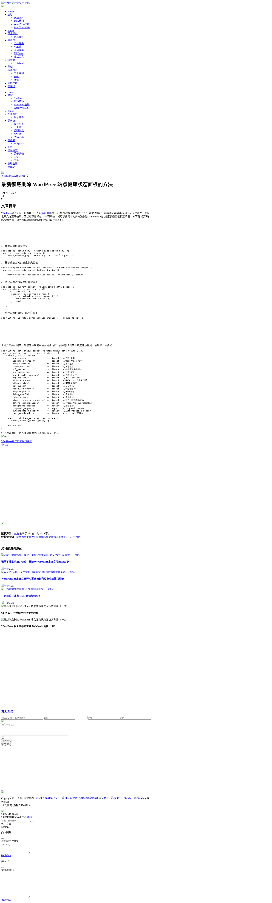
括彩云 (117, 798)
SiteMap (128, 798)
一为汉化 (19, 63)
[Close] (2, 838)
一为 (16, 533)
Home (11, 11)
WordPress (6, 441)
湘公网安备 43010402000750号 (81, 798)
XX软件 (18, 53)
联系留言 (13, 70)
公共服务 (19, 43)
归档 (10, 66)
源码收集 (19, 50)
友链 (16, 76)
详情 (29, 817)
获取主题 (13, 83)
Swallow (18, 17)
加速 (14, 441)
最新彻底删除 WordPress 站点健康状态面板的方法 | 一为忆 (48, 536)
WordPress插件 (22, 27)
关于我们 (19, 73)
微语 (16, 79)
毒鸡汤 (11, 86)
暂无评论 (7, 711)
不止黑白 (13, 33)
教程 (19, 441)
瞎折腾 (11, 60)
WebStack (19, 175)
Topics (11, 30)
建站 (10, 14)
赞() (4, 444)
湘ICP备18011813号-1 (48, 798)
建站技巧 (19, 20)
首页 (3, 175)
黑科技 (11, 40)
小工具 (17, 46)
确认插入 (6, 855)
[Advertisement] (76, 234)
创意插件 (19, 36)
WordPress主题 (22, 24)
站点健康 (27, 441)
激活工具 (19, 56)
